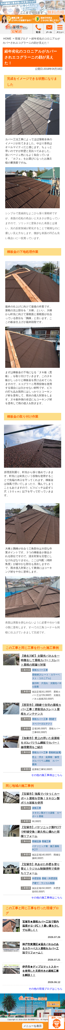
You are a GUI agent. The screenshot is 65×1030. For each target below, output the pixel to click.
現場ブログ (21, 38)
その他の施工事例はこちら (46, 775)
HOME (7, 38)
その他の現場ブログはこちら (45, 988)
